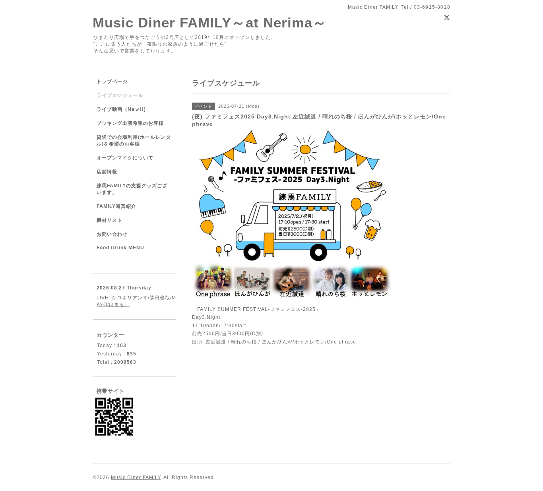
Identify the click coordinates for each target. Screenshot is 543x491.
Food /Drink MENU (120, 247)
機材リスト (109, 220)
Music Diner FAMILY (136, 477)
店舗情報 (107, 172)
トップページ (112, 81)
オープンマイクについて (125, 158)
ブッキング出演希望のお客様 (130, 123)
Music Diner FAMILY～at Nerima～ (210, 22)
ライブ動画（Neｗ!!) (121, 109)
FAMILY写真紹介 (116, 206)
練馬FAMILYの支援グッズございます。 (132, 189)
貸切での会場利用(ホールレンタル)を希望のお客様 (134, 140)
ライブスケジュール (120, 95)
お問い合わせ (112, 234)
